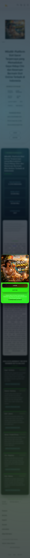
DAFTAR (14, 290)
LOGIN (15, 285)
